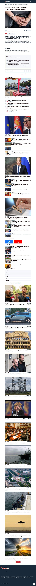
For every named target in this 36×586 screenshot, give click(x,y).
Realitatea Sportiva (8, 576)
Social (7, 111)
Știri (8, 4)
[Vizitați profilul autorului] (6, 30)
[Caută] (28, 2)
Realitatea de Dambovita (16, 577)
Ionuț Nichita (29, 303)
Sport (7, 101)
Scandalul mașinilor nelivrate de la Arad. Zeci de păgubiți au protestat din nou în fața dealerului (16, 328)
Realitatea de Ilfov (10, 577)
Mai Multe (18, 561)
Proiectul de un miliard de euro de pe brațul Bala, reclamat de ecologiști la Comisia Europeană (18, 64)
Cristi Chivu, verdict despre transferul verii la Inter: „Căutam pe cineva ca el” (18, 66)
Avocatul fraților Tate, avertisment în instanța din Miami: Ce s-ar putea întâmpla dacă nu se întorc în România (17, 374)
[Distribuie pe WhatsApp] (28, 30)
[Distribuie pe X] (30, 30)
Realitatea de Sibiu (28, 577)
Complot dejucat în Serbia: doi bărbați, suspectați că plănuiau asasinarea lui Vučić (18, 58)
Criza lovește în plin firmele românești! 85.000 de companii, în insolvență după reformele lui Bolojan (16, 218)
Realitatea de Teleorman (19, 576)
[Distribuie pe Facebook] (26, 30)
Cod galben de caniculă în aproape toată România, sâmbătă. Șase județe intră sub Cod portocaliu (19, 264)
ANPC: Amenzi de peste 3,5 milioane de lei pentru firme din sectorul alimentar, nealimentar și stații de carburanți (21, 230)
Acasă (6, 4)
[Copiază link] (24, 30)
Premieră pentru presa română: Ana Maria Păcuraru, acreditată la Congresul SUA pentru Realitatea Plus (20, 153)
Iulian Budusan (28, 395)
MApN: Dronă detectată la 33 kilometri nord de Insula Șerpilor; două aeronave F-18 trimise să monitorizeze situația (17, 536)
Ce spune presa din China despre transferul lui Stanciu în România (18, 103)
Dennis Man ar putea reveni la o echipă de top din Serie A (16, 100)
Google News (25, 73)
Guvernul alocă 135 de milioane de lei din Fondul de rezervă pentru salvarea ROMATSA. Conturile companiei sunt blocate (21, 235)
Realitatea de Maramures (27, 418)
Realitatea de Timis (31, 576)
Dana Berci (12, 30)
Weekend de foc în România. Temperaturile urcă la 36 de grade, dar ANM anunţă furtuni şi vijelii (18, 61)
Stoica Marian (29, 441)
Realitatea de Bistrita (25, 576)
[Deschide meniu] (30, 2)
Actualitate (11, 4)
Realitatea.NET (3, 576)
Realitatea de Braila (22, 577)
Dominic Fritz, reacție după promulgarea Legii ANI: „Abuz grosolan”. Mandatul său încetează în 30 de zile (20, 189)
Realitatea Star (13, 576)
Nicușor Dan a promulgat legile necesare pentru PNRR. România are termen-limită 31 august (20, 194)
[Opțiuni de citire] (34, 584)
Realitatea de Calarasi (3, 577)
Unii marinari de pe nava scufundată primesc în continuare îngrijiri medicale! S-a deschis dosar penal (17, 466)
